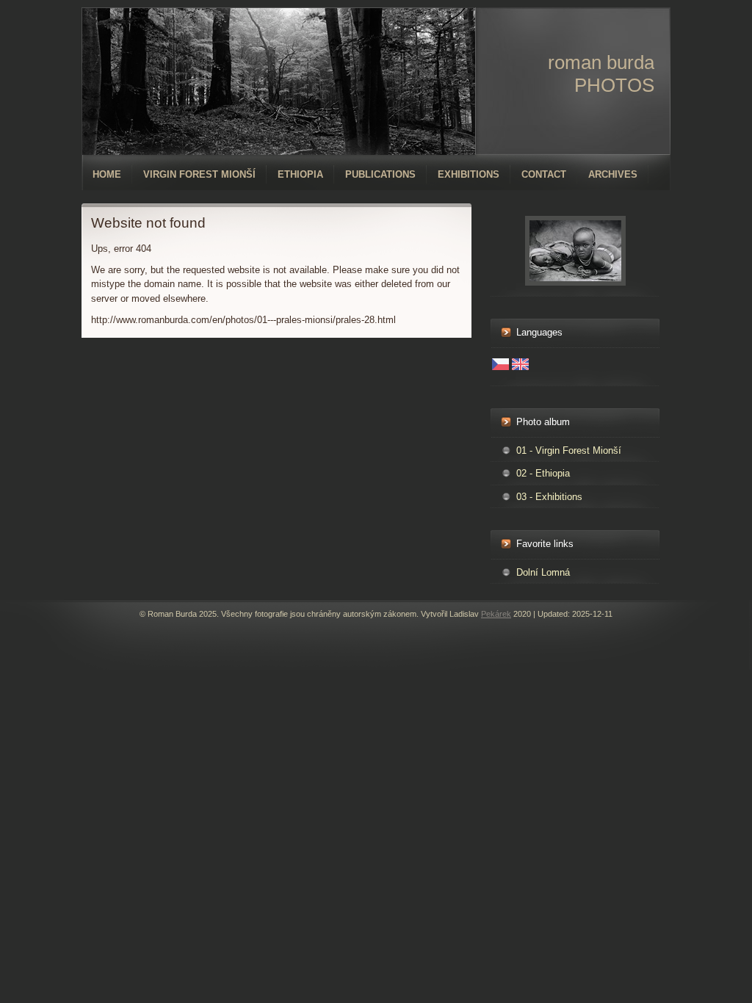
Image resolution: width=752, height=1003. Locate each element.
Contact (543, 174)
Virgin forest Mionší (199, 174)
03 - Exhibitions (549, 496)
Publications (380, 174)
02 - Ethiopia (543, 473)
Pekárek (496, 613)
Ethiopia (300, 174)
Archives (612, 174)
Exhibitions (468, 174)
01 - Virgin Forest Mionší (568, 450)
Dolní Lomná (543, 572)
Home (107, 174)
